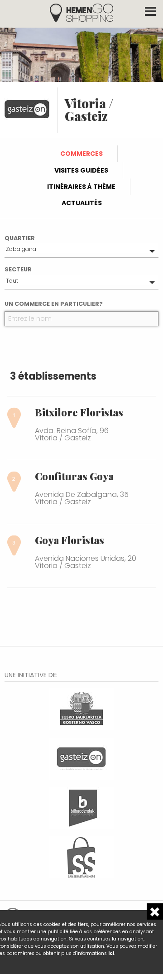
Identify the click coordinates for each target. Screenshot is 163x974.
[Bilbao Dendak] (81, 806)
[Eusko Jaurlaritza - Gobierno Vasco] (81, 708)
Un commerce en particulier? (54, 304)
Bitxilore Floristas (79, 412)
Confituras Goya (74, 476)
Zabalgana (21, 249)
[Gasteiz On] (81, 757)
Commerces (81, 153)
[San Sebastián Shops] (81, 856)
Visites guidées (81, 170)
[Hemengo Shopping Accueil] (81, 12)
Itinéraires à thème (81, 186)
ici (111, 953)
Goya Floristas (69, 540)
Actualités (82, 202)
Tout (12, 280)
